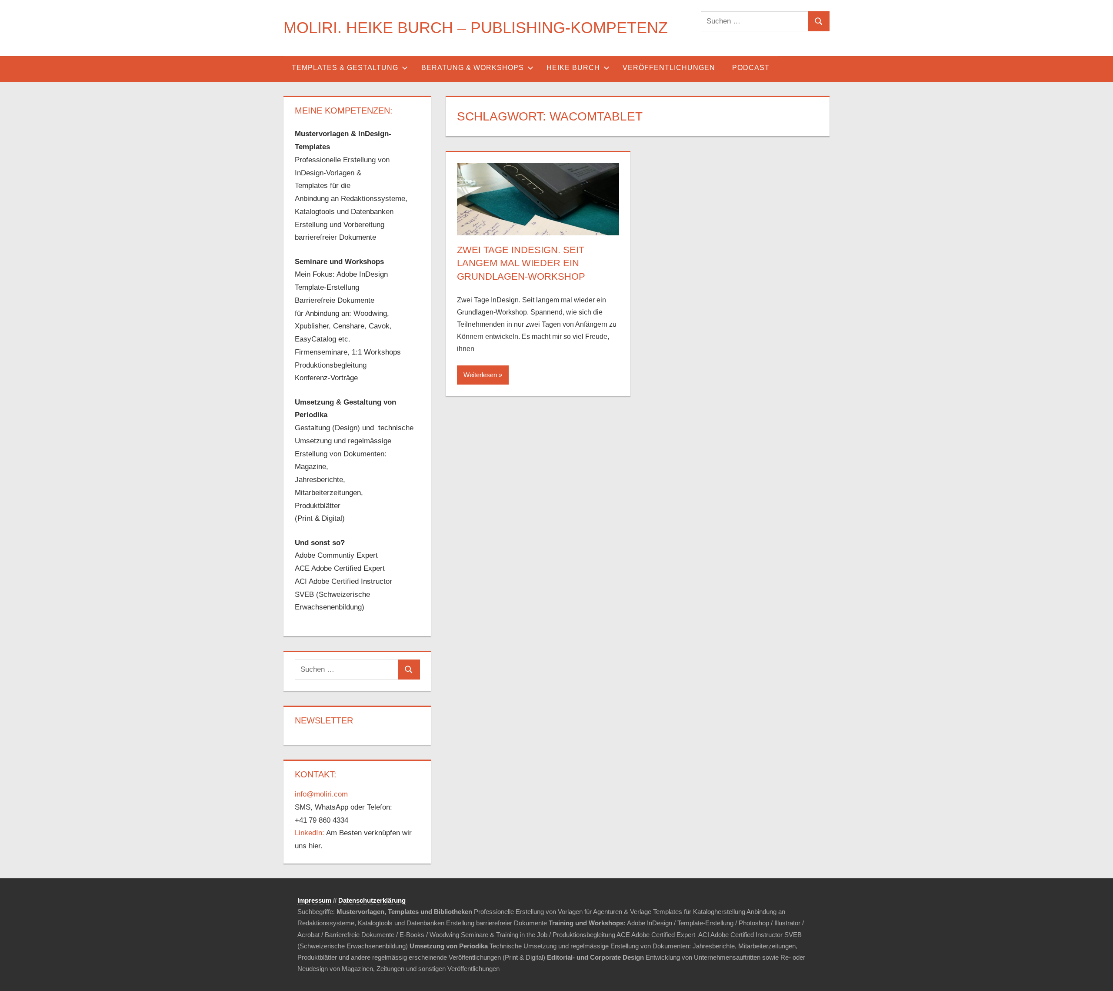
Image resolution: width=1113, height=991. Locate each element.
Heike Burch (573, 67)
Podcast (751, 67)
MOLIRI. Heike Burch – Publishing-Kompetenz (475, 28)
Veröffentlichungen (669, 67)
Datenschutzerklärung (372, 900)
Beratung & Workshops (472, 67)
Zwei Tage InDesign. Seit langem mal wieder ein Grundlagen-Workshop (521, 263)
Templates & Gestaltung (345, 67)
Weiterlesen (480, 374)
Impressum (314, 900)
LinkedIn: (309, 833)
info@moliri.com (321, 794)
